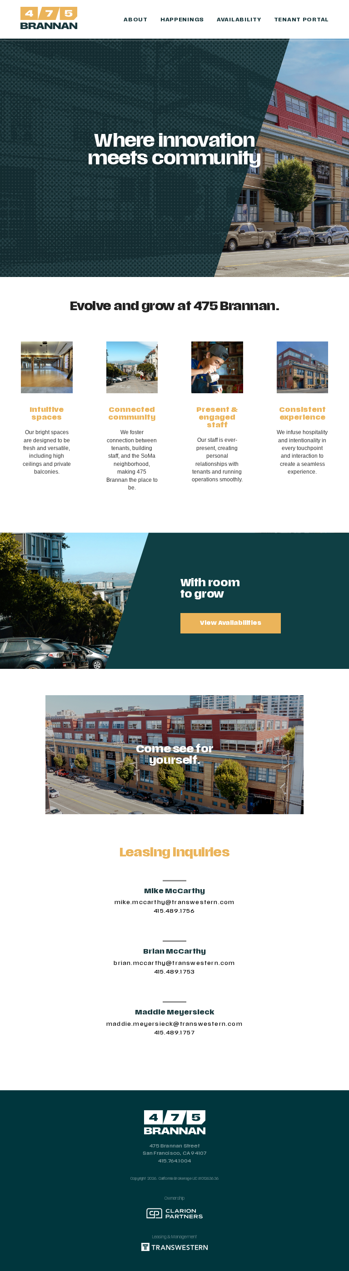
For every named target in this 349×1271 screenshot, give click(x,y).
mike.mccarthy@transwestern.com (175, 902)
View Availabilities (230, 623)
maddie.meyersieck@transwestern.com (174, 1024)
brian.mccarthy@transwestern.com (174, 963)
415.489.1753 (174, 971)
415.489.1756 (174, 911)
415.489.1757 (174, 1032)
